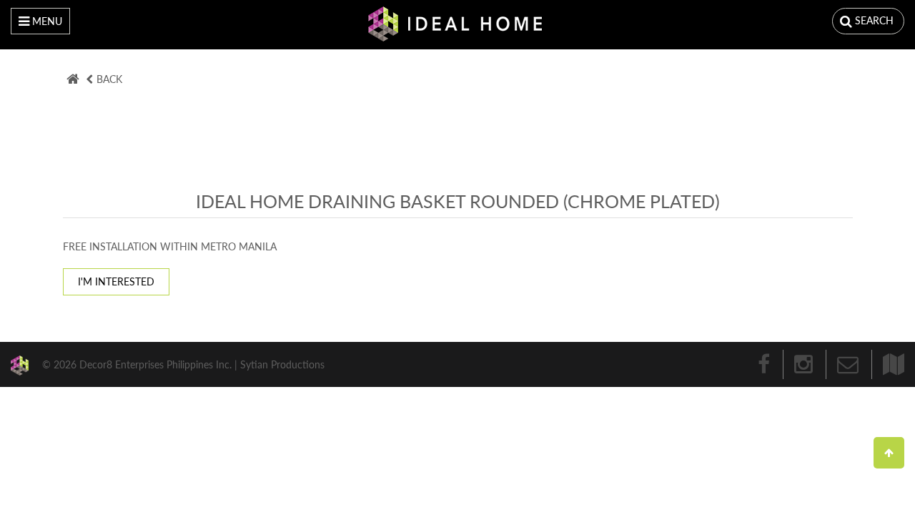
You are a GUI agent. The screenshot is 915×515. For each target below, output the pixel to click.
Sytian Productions (282, 364)
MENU (45, 21)
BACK (109, 79)
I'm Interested (116, 281)
